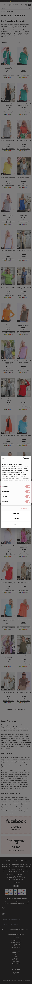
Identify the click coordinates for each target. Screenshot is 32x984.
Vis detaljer (23, 508)
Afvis (16, 524)
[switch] (27, 491)
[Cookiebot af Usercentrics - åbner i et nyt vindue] (23, 458)
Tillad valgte (15, 518)
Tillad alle (16, 513)
